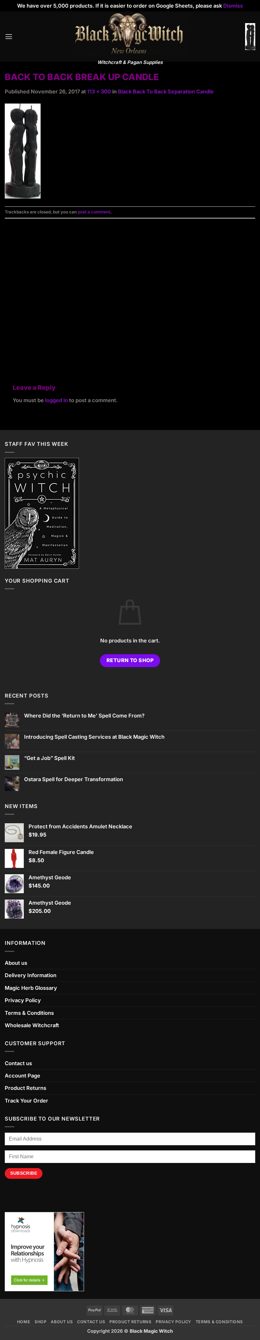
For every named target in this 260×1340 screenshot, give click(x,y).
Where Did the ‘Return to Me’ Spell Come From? (84, 716)
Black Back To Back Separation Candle (166, 91)
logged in (56, 400)
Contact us (18, 1063)
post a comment (94, 211)
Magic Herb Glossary (31, 988)
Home (23, 1321)
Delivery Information (30, 975)
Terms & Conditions (29, 1013)
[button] (9, 37)
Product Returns (25, 1088)
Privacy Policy (23, 1000)
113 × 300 (99, 91)
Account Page (22, 1075)
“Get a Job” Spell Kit (49, 758)
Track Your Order (26, 1100)
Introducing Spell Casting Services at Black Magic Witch (94, 737)
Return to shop (130, 660)
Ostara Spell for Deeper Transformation (73, 779)
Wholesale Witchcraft (32, 1025)
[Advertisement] (130, 293)
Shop (41, 1321)
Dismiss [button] (233, 6)
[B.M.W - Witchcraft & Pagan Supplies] (130, 33)
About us (16, 963)
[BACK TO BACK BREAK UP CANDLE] (23, 150)
